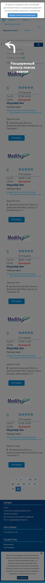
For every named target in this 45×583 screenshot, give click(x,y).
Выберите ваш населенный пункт (22, 15)
